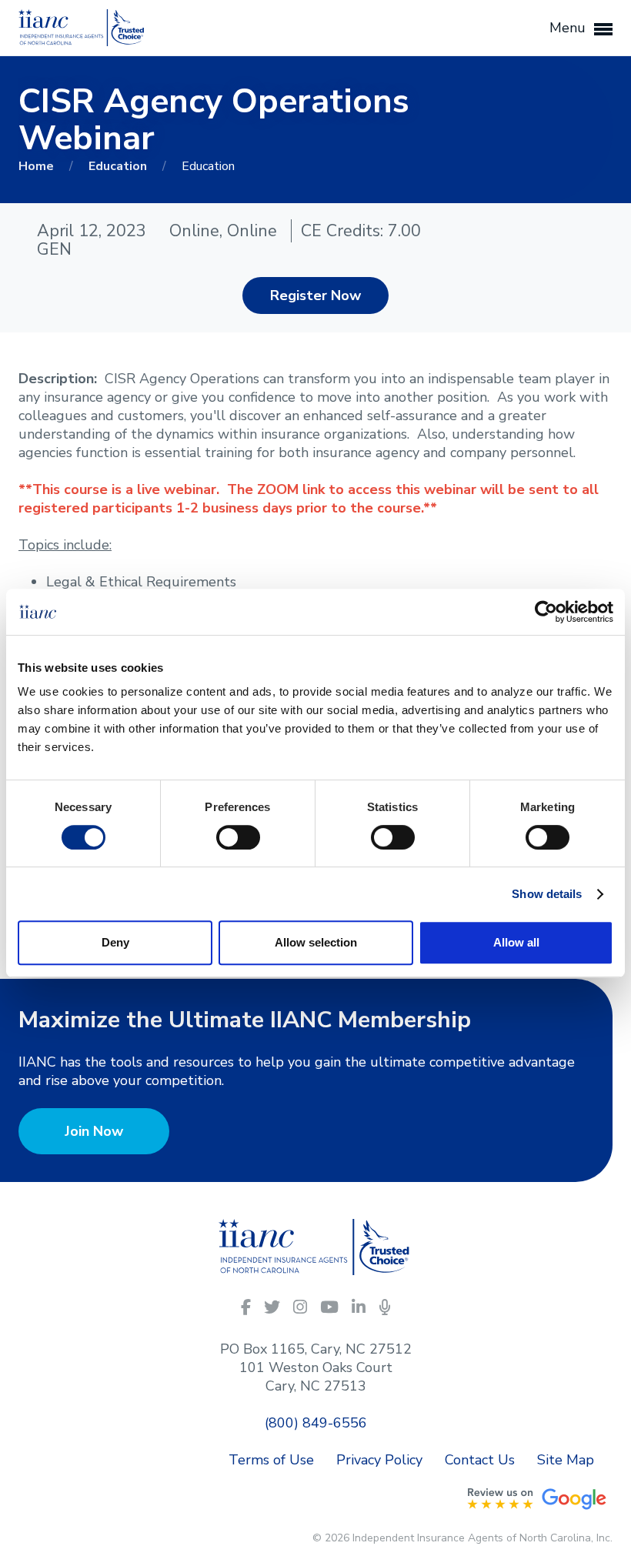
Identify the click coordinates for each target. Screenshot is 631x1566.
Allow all (516, 942)
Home (37, 166)
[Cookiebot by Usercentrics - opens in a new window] (546, 611)
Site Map (565, 1460)
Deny (115, 942)
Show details (547, 893)
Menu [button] (569, 27)
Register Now (315, 295)
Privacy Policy (379, 1460)
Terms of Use (271, 1460)
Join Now (94, 1131)
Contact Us (480, 1460)
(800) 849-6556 (316, 1423)
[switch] (238, 835)
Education (119, 166)
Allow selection (316, 942)
